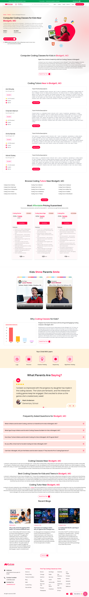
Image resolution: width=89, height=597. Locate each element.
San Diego (51, 572)
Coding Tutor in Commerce (37, 189)
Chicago (42, 574)
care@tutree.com (11, 584)
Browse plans (76, 1)
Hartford (42, 577)
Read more (43, 555)
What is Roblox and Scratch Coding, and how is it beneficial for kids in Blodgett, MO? (31, 423)
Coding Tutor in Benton (37, 185)
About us (27, 572)
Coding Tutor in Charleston (10, 189)
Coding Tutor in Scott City (10, 193)
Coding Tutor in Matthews (37, 191)
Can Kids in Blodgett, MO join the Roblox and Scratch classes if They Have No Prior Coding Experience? (37, 450)
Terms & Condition (29, 577)
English (64, 4)
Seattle (59, 578)
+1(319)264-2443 (10, 579)
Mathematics (12, 525)
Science (68, 4)
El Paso (59, 590)
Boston (42, 572)
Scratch (9, 95)
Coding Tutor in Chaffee (64, 191)
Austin (50, 579)
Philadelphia (43, 590)
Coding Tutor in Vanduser (65, 185)
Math (55, 4)
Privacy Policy (28, 574)
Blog (26, 579)
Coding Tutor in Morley (9, 185)
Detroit (67, 578)
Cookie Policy (28, 585)
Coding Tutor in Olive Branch (65, 193)
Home (4, 14)
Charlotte (59, 572)
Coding (59, 4)
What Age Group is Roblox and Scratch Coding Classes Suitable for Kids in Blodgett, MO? (32, 430)
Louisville (68, 583)
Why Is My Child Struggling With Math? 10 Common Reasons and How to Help (19, 528)
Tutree (32, 487)
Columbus (51, 589)
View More (44, 200)
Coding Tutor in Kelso (9, 191)
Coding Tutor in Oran (36, 187)
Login (73, 4)
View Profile (36, 102)
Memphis (68, 581)
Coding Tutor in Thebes (37, 193)
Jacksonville (51, 582)
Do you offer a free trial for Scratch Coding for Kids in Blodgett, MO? (26, 444)
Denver (59, 581)
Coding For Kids (37, 525)
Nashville (59, 588)
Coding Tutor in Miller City (65, 189)
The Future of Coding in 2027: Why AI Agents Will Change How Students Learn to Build (44, 528)
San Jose (51, 577)
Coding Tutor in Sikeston (65, 187)
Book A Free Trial (79, 4)
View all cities (28, 587)
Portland (68, 576)
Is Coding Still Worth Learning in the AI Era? (68, 528)
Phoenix (42, 588)
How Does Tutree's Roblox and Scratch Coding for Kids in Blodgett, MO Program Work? (31, 437)
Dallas (50, 574)
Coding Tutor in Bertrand (10, 187)
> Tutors (8, 14)
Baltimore (68, 586)
